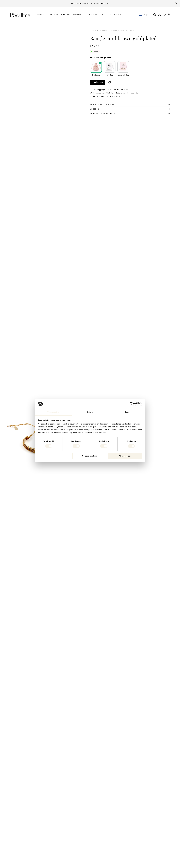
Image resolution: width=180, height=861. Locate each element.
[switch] (76, 446)
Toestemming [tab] (53, 412)
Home (92, 30)
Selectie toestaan (89, 456)
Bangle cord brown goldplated (122, 30)
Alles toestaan (125, 456)
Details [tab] (90, 412)
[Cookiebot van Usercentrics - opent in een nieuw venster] (131, 404)
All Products (102, 30)
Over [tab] (127, 412)
